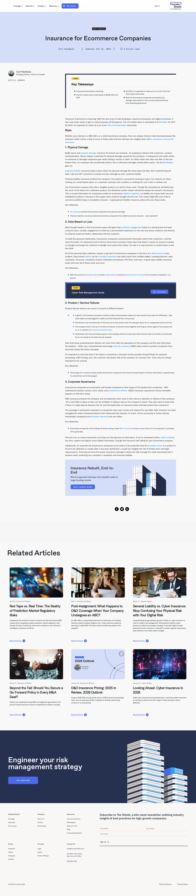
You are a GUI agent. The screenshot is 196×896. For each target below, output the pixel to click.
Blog (68, 829)
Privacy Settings (43, 856)
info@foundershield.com (75, 849)
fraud (77, 330)
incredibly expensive (107, 256)
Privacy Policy (182, 884)
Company (41, 6)
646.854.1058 (72, 861)
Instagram (11, 856)
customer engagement (131, 227)
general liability (74, 170)
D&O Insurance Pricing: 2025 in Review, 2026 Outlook (93, 690)
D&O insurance (125, 428)
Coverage (17, 6)
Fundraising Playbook (74, 833)
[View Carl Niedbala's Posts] (12, 73)
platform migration (131, 193)
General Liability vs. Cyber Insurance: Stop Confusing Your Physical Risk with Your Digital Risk (159, 610)
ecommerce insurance (135, 275)
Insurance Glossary (73, 819)
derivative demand (99, 416)
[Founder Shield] (175, 6)
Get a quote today (23, 780)
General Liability (146, 601)
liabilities (169, 162)
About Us (41, 819)
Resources (53, 6)
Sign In (157, 6)
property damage (88, 153)
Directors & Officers (24, 601)
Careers (40, 822)
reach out (165, 437)
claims (88, 256)
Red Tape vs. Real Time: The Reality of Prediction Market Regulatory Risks (35, 610)
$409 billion (162, 122)
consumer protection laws (101, 330)
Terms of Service (165, 884)
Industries (29, 6)
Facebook (11, 849)
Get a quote (12, 826)
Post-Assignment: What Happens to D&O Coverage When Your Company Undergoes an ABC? (97, 610)
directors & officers (118, 390)
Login (39, 849)
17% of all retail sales (116, 125)
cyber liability (110, 275)
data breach (157, 253)
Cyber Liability (99, 29)
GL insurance (75, 212)
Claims (40, 852)
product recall (156, 445)
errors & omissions (121, 346)
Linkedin (11, 859)
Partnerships (42, 826)
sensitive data (91, 275)
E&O (81, 373)
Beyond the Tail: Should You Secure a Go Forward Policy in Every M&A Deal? (36, 692)
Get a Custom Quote (82, 487)
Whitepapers (71, 822)
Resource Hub (72, 826)
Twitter (10, 852)
